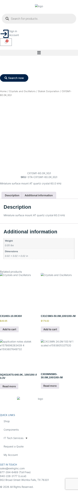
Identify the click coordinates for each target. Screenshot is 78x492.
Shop (7, 421)
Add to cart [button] (9, 329)
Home (3, 91)
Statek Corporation (48, 91)
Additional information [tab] (39, 195)
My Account (11, 454)
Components (11, 429)
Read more (9, 386)
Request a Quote (14, 446)
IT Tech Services (13, 438)
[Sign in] (4, 33)
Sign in (13, 31)
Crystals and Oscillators (22, 91)
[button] (39, 53)
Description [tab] (12, 195)
